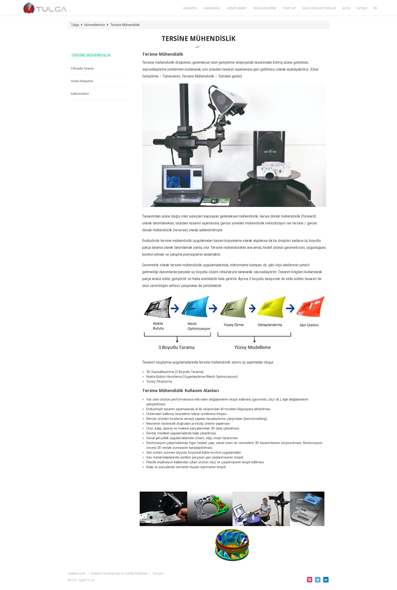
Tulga (75, 25)
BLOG (346, 8)
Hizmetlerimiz (94, 25)
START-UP (289, 8)
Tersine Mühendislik (125, 25)
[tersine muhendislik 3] (261, 525)
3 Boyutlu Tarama (82, 68)
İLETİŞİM (362, 8)
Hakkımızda (76, 573)
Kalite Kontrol (80, 93)
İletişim (158, 573)
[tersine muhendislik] (163, 525)
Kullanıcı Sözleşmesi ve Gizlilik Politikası (119, 573)
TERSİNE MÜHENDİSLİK (91, 55)
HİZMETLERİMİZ (237, 8)
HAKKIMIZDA (212, 8)
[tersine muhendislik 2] (210, 525)
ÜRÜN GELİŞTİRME (264, 8)
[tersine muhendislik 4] (307, 525)
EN (375, 8)
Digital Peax (86, 580)
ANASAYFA (190, 8)
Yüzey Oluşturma (82, 81)
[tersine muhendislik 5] (232, 561)
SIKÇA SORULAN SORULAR (319, 8)
